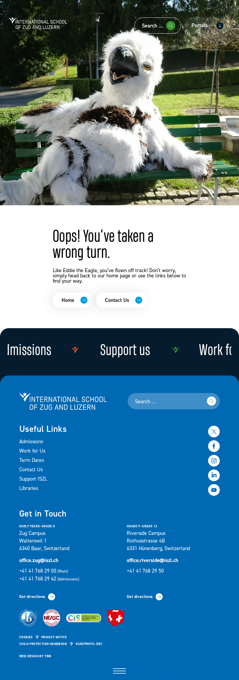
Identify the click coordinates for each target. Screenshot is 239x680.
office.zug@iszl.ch (38, 560)
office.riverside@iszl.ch (152, 560)
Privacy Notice (54, 637)
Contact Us (117, 300)
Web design (28, 656)
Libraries (28, 488)
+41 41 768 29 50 (145, 571)
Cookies (26, 637)
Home (67, 300)
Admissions (31, 441)
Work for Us (32, 451)
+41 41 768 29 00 (44, 571)
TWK (48, 656)
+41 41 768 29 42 (49, 578)
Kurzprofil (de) (89, 644)
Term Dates (31, 460)
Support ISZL (33, 479)
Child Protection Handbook (43, 644)
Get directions (32, 596)
